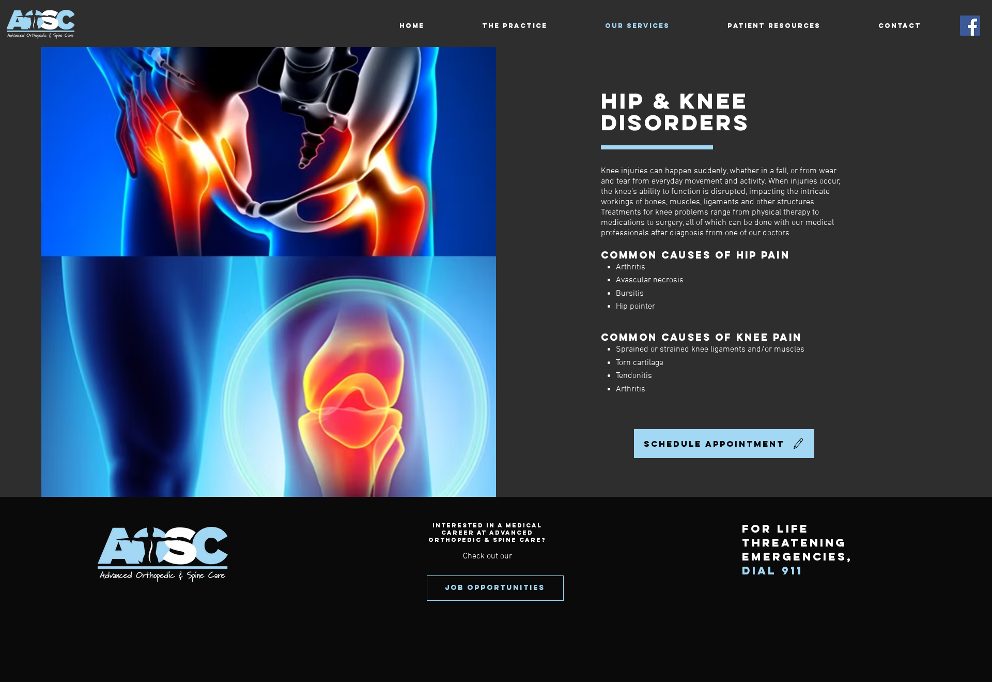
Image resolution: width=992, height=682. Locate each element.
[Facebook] (970, 26)
